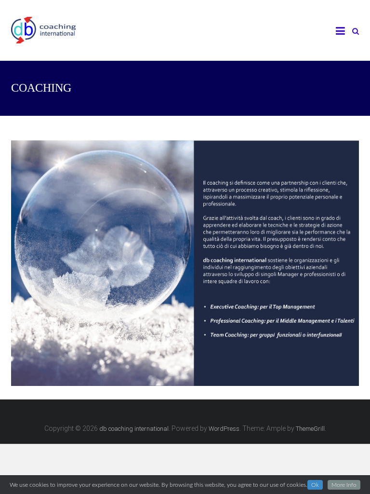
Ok (315, 485)
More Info (344, 485)
